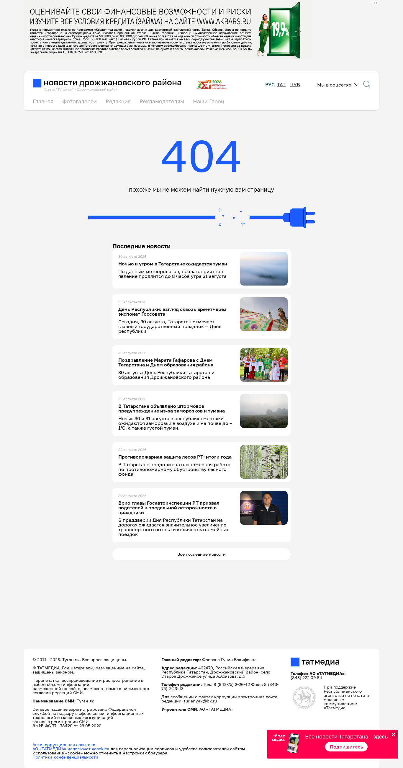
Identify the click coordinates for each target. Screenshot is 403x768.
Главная (43, 101)
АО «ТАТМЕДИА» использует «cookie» (70, 748)
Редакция (118, 101)
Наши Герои (208, 101)
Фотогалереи (79, 101)
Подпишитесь (346, 747)
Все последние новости (201, 554)
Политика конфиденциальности (65, 756)
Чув (295, 84)
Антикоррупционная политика (63, 744)
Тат (281, 84)
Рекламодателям (162, 101)
